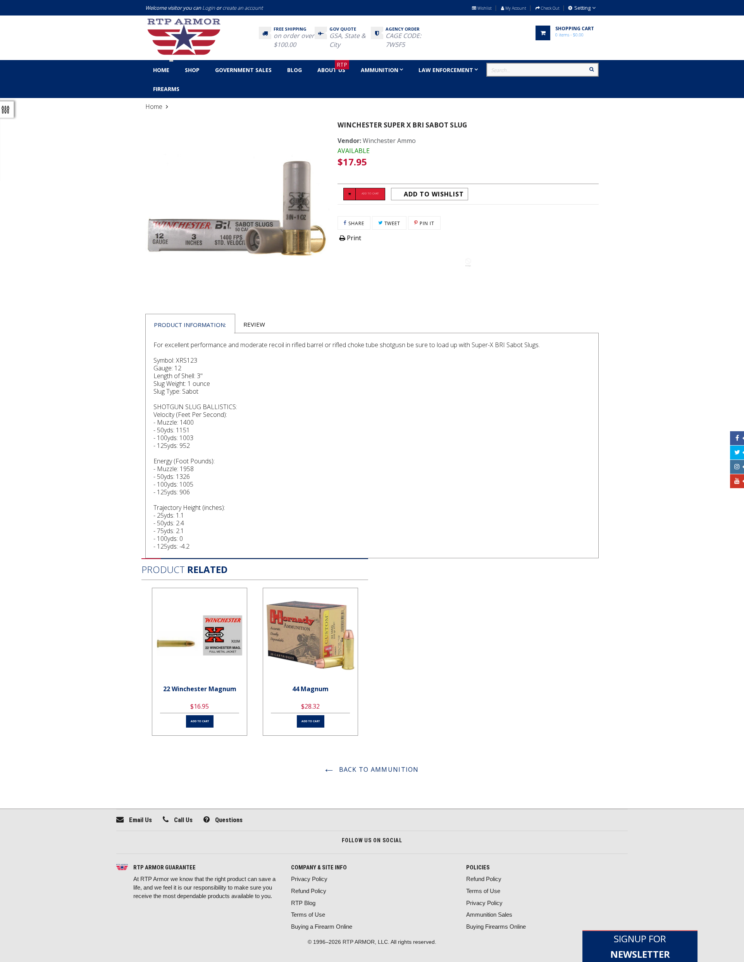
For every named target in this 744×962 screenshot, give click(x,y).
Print (353, 238)
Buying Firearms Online (496, 926)
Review (254, 324)
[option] (199, 661)
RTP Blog (303, 903)
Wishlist (484, 8)
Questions (228, 820)
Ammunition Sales (489, 914)
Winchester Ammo (389, 140)
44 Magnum (310, 689)
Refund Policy (308, 891)
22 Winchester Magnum (199, 689)
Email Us (139, 820)
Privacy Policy (309, 879)
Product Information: (190, 325)
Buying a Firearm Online (321, 926)
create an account (242, 7)
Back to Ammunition (377, 769)
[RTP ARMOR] (122, 868)
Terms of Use (308, 914)
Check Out (550, 8)
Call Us (182, 820)
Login (208, 7)
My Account (515, 8)
